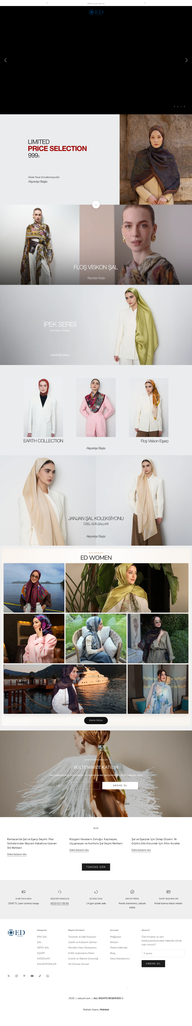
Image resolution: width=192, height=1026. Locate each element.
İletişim (114, 942)
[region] (96, 60)
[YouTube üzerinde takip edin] (32, 975)
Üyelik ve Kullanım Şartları (82, 942)
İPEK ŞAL (42, 936)
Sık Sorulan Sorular (78, 964)
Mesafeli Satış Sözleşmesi (82, 947)
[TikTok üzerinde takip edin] (39, 975)
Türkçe (157, 12)
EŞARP (41, 953)
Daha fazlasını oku (17, 854)
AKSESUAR (43, 958)
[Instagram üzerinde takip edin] (16, 975)
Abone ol (153, 963)
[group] (96, 60)
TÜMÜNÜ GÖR (96, 867)
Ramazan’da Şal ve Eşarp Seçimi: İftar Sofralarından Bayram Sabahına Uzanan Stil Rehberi (32, 843)
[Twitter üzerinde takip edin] (8, 975)
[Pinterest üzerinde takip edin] (24, 975)
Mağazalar (115, 936)
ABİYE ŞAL (43, 947)
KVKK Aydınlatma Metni (81, 953)
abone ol (120, 785)
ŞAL (39, 942)
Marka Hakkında (118, 947)
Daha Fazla (96, 720)
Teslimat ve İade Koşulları (82, 936)
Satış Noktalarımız (120, 958)
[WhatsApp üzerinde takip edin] (47, 975)
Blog (112, 953)
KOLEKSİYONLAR (46, 964)
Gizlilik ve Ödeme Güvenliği (83, 958)
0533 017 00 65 (60, 903)
